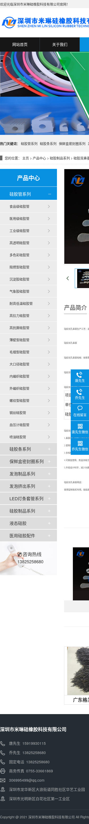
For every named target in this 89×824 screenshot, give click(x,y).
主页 (25, 158)
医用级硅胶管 (19, 218)
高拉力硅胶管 (19, 315)
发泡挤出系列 (22, 486)
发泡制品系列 (22, 474)
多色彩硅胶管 (19, 254)
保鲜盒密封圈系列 (72, 143)
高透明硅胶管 (19, 242)
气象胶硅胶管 (19, 291)
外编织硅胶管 (19, 388)
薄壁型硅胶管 (19, 339)
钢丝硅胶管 (17, 412)
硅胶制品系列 (60, 158)
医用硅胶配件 (22, 535)
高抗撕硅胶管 (19, 327)
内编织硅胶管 (19, 376)
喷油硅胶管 (17, 436)
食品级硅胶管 (19, 206)
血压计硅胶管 (19, 424)
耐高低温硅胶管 (21, 303)
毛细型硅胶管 (19, 351)
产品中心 (39, 158)
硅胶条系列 (48, 143)
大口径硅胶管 (19, 364)
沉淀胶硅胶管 (19, 279)
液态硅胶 (18, 523)
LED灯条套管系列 (26, 498)
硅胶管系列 (29, 143)
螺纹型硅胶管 (19, 400)
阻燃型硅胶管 (19, 267)
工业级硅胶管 (19, 230)
